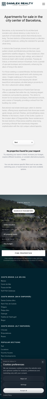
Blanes (3, 281)
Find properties (23, 253)
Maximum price (8, 239)
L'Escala (4, 330)
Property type (8, 230)
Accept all (23, 390)
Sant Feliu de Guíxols (8, 304)
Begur (3, 320)
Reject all (23, 379)
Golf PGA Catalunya (8, 291)
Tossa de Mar (6, 288)
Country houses (7, 353)
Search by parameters (23, 211)
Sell (2, 346)
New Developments (8, 356)
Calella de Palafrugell (8, 317)
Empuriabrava (6, 333)
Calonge (4, 314)
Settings (23, 384)
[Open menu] (43, 4)
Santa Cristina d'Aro (8, 300)
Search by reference (23, 216)
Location (6, 220)
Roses (3, 336)
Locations (4, 349)
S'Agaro (4, 307)
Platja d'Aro (5, 310)
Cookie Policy (7, 395)
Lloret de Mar (6, 284)
